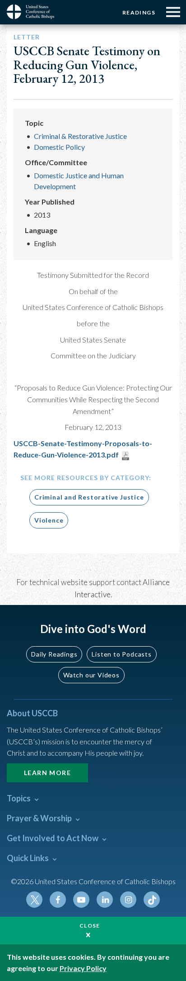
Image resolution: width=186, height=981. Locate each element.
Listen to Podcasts (121, 654)
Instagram (128, 899)
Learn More (47, 772)
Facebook (58, 899)
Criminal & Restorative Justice (80, 136)
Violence (48, 520)
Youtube (81, 899)
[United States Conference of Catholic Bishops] (34, 12)
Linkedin (105, 899)
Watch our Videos (91, 675)
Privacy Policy (83, 968)
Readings (138, 12)
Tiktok (152, 899)
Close (89, 925)
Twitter (34, 899)
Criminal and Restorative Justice (89, 497)
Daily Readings (54, 654)
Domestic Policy (59, 147)
